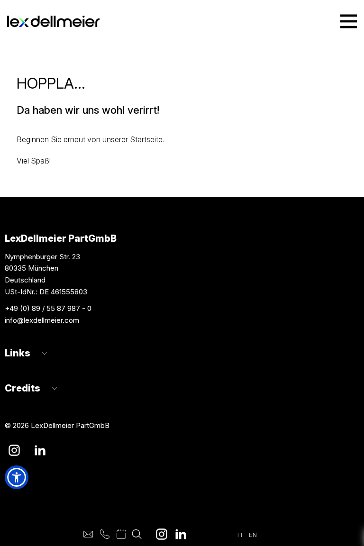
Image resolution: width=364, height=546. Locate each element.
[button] (16, 477)
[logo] (53, 21)
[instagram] (161, 534)
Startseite (146, 139)
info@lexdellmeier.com (42, 320)
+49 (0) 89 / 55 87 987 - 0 (48, 308)
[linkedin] (180, 534)
